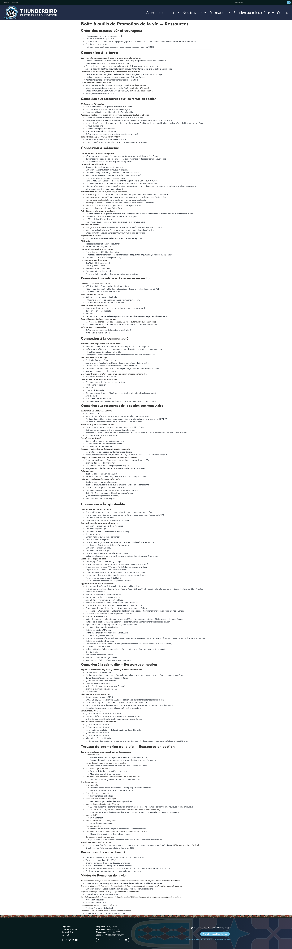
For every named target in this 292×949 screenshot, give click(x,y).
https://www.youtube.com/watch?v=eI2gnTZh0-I (107, 85)
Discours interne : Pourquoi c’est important (104, 167)
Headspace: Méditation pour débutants (103, 244)
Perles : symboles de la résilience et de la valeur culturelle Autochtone (116, 575)
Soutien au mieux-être (251, 12)
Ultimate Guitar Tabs (113, 208)
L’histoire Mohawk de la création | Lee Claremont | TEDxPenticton (114, 605)
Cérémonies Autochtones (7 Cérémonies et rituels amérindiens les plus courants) (121, 393)
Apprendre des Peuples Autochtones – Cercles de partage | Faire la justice (117, 363)
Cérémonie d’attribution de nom (100, 517)
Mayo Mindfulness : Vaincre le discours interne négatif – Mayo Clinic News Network (122, 181)
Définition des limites (109, 252)
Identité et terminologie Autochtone (101, 689)
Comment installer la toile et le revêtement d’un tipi (108, 531)
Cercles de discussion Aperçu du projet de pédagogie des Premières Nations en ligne (122, 368)
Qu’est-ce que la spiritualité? (98, 724)
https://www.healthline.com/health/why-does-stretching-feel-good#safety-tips (120, 230)
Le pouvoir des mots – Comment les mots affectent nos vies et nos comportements (121, 183)
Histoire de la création (95, 591)
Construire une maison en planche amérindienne (107, 553)
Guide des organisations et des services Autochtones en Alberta (113, 871)
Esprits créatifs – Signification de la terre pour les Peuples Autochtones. (116, 142)
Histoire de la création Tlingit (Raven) (101, 657)
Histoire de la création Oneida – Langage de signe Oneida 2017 (113, 602)
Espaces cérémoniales (95, 390)
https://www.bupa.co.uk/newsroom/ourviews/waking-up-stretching (115, 233)
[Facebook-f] (63, 940)
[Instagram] (66, 940)
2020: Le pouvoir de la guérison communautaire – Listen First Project (115, 427)
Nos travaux (192, 12)
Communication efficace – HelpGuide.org (103, 257)
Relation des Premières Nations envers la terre (106, 139)
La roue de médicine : (95, 126)
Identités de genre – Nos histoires (100, 463)
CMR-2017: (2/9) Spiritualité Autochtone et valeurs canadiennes (113, 716)
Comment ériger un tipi (96, 528)
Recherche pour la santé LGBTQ (99, 697)
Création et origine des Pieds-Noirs (101, 635)
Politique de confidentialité (222, 939)
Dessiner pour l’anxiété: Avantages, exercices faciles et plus (111, 216)
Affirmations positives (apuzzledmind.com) (104, 189)
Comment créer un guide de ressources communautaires (115, 779)
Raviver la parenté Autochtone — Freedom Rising (107, 678)
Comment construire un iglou (98, 548)
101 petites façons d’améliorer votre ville (103, 352)
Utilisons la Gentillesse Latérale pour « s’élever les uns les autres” (114, 421)
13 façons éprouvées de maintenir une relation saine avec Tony (113, 300)
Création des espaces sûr (96, 44)
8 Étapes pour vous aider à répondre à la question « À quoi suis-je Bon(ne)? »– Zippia (122, 156)
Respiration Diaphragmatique (98, 246)
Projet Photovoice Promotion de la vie (102, 894)
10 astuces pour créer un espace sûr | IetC (104, 36)
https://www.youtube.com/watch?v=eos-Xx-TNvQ (107, 88)
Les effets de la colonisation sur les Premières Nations (109, 452)
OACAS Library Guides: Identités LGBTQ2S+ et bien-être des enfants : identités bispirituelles (125, 700)
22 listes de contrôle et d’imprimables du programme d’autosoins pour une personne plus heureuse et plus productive (141, 807)
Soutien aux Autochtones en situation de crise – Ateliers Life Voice (118, 765)
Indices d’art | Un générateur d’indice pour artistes (118, 205)
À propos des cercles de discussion (101, 371)
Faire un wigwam (93, 534)
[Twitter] (69, 940)
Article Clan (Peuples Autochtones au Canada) (105, 686)
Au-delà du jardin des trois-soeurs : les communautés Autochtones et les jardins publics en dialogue (129, 69)
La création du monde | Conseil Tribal (102, 627)
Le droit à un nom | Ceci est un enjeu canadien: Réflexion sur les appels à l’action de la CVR (125, 515)
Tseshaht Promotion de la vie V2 (99, 908)
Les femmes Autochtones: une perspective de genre (108, 465)
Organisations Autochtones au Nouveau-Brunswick (108, 863)
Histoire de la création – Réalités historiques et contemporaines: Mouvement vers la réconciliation (128, 622)
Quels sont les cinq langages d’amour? (102, 495)
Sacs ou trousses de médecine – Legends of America (108, 580)
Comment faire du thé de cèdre (99, 271)
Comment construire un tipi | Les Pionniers (104, 526)
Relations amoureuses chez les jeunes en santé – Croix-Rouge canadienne (117, 476)
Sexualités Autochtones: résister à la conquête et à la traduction (113, 708)
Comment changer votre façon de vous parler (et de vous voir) (112, 172)
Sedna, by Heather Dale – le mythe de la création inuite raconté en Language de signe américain (127, 649)
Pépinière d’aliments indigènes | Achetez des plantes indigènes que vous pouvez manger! (124, 74)
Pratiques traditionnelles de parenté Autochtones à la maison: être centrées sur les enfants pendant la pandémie (134, 675)
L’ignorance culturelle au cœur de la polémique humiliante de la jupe (115, 572)
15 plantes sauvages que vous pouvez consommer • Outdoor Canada (115, 77)
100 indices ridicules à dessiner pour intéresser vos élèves (129, 202)
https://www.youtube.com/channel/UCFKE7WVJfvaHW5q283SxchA (133, 227)
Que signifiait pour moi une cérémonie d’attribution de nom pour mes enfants (119, 512)
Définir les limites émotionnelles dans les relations (107, 286)
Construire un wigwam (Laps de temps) (103, 537)
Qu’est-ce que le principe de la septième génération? (108, 330)
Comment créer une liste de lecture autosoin (126, 200)
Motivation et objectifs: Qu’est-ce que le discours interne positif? (114, 175)
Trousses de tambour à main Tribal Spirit (103, 578)
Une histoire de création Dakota (99, 654)
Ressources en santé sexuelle (98, 311)
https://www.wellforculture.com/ (100, 93)
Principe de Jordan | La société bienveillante (109, 771)
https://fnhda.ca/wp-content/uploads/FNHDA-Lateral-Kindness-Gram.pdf (117, 416)
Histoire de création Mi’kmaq (98, 630)
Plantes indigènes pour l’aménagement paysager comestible (112, 80)
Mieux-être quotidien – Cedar (98, 268)
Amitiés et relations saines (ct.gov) (100, 498)
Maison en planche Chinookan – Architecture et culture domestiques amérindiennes (122, 556)
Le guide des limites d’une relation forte (103, 291)
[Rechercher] (289, 2)
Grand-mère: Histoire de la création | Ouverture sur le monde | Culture (116, 608)
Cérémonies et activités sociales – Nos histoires (106, 382)
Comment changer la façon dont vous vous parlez (107, 170)
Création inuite (92, 652)
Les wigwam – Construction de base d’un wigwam (107, 545)
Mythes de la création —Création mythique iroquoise (108, 660)
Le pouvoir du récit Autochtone (99, 446)
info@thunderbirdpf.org (114, 935)
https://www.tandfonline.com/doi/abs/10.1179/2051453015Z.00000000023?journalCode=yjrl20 (126, 454)
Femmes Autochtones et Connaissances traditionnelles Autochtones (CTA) (117, 460)
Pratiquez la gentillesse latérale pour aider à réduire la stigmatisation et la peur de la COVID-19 (126, 419)
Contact (283, 12)
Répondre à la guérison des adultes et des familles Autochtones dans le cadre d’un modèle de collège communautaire (137, 432)
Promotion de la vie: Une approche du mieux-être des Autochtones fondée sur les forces (124, 883)
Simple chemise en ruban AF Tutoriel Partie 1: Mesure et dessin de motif (117, 564)
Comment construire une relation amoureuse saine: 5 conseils (112, 490)
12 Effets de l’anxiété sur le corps (100, 219)
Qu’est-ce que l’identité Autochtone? (101, 680)
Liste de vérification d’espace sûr (100, 38)
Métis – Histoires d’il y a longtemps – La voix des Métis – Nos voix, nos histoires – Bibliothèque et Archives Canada (134, 619)
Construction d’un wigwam (97, 539)
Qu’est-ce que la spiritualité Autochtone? (103, 713)
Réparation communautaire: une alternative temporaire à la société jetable (118, 346)
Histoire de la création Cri (96, 616)
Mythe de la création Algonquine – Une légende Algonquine (111, 624)
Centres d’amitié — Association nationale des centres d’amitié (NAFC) (115, 857)
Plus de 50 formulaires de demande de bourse (110, 834)
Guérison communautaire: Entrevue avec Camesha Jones (110, 430)
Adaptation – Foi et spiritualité (98, 738)
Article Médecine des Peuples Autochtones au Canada (109, 106)
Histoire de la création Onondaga (100, 641)
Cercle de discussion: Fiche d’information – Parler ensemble (111, 365)
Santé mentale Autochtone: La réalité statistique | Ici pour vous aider (115, 222)
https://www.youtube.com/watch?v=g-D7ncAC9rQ (107, 91)
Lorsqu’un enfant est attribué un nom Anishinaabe (107, 520)
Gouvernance (91, 691)
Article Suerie (91, 396)
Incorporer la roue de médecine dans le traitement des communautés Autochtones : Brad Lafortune (129, 120)
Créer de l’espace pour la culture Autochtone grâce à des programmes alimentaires (122, 66)
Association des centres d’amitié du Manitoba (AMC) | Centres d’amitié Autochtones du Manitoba (128, 868)
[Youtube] (76, 940)
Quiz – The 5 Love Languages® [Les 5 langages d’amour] (110, 493)
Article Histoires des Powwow (98, 398)
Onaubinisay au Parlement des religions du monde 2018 (110, 848)
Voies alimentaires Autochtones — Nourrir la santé (107, 63)
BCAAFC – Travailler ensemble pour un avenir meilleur (109, 865)
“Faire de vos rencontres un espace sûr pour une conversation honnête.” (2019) (120, 47)
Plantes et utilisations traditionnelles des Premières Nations (111, 112)
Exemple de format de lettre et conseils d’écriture (111, 790)
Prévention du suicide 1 (96, 900)
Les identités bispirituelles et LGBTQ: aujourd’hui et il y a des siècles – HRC (117, 702)
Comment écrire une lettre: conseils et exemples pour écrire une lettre (120, 787)
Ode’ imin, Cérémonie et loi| (98, 263)
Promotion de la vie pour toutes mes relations (105, 913)
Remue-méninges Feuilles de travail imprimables (111, 801)
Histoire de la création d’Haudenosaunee (103, 594)
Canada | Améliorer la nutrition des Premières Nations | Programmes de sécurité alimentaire (126, 60)
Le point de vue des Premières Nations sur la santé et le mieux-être (114, 117)
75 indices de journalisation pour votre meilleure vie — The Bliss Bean (137, 197)
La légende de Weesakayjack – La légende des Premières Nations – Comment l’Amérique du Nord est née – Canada (135, 611)
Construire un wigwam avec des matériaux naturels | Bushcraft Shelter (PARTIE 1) (121, 542)
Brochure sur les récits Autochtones (101, 376)
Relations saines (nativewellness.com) (102, 474)
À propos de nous (161, 12)
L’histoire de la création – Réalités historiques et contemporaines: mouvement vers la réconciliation (128, 643)
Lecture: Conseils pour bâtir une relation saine (105, 302)
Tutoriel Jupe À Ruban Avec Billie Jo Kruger (104, 561)
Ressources (90, 313)
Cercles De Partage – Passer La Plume (102, 360)
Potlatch (89, 387)
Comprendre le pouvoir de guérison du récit (105, 441)
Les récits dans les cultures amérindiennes (104, 443)
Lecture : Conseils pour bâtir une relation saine (106, 487)
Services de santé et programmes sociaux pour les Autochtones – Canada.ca (123, 760)
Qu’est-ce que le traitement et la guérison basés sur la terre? (112, 134)
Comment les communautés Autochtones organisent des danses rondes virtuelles (121, 401)
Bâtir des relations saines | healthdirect (103, 297)
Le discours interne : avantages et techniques (105, 178)
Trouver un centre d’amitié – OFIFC (101, 860)
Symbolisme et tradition (96, 385)
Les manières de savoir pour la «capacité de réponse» (109, 161)
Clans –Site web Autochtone (98, 683)
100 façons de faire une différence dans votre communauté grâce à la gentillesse (120, 354)
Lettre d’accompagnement (101, 823)
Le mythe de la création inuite (98, 646)
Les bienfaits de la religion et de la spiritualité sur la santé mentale (114, 730)
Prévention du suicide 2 (96, 902)
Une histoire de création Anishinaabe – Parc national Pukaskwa (113, 586)
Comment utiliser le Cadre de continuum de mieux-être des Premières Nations (119, 889)
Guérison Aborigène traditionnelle (100, 128)
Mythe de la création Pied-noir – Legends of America (108, 633)
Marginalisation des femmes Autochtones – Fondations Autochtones (115, 468)
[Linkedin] (73, 940)
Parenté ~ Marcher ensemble (98, 672)
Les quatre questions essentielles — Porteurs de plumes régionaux (114, 238)
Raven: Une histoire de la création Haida (103, 597)
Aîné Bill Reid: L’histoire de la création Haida (104, 600)
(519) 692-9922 (113, 926)
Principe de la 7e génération (98, 333)
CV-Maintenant (96, 818)
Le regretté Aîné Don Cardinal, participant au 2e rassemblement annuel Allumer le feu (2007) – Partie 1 (130, 845)
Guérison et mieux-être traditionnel (101, 131)
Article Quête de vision (95, 265)
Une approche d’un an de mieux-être (101, 435)
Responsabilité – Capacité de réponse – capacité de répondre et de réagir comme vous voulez (126, 159)
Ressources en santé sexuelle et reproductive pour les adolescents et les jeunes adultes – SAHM (127, 316)
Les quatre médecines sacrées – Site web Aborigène (108, 109)
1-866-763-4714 (112, 929)
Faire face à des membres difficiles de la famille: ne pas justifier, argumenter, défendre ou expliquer (129, 255)
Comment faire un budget (101, 796)
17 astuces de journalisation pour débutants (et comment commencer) (138, 194)
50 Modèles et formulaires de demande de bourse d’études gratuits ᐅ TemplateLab (126, 839)
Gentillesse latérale (94, 413)
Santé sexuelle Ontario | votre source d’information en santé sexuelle (116, 308)
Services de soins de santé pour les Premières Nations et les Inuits (118, 757)
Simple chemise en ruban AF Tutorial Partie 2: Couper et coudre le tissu (116, 567)
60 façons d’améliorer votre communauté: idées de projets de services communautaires (124, 349)
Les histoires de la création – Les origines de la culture (109, 613)
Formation (218, 12)
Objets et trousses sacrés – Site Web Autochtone (106, 569)
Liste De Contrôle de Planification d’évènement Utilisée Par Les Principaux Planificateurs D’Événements (134, 812)
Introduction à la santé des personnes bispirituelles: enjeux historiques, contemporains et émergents (129, 705)
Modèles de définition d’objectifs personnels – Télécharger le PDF (118, 828)
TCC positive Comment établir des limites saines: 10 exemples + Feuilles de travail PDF (122, 289)
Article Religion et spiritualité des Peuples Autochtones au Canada (114, 719)
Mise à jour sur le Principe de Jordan (105, 774)
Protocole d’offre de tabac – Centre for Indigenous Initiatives (112, 274)
